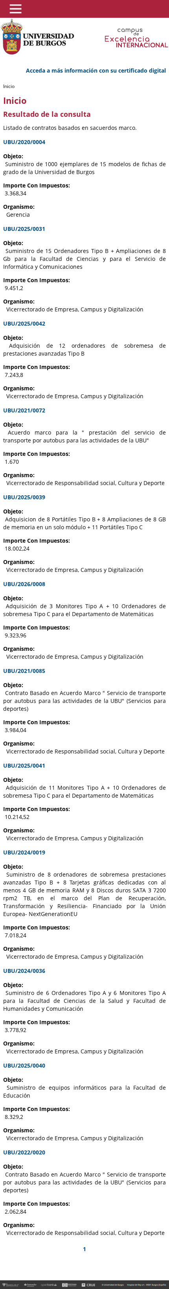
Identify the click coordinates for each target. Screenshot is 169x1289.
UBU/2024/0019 (24, 852)
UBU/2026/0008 (24, 584)
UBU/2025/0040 (24, 1065)
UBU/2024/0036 (24, 970)
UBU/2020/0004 (24, 142)
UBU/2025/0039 (24, 497)
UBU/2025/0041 (24, 765)
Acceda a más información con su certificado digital (96, 70)
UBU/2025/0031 (24, 228)
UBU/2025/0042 (24, 323)
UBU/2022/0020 (24, 1152)
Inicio (9, 86)
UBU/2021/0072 (24, 410)
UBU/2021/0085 (24, 670)
